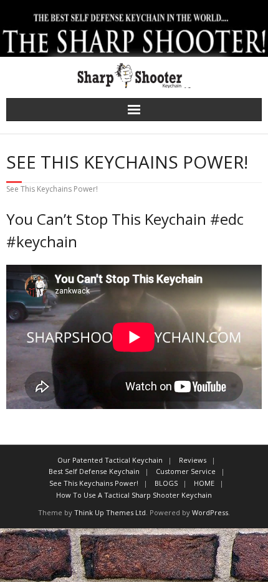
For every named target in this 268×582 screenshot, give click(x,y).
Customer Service (186, 471)
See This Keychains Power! (93, 483)
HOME (204, 483)
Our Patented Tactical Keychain (110, 460)
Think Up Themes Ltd (110, 512)
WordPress (210, 512)
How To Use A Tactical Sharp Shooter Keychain (134, 495)
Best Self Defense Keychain (94, 471)
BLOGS (166, 483)
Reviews (192, 460)
